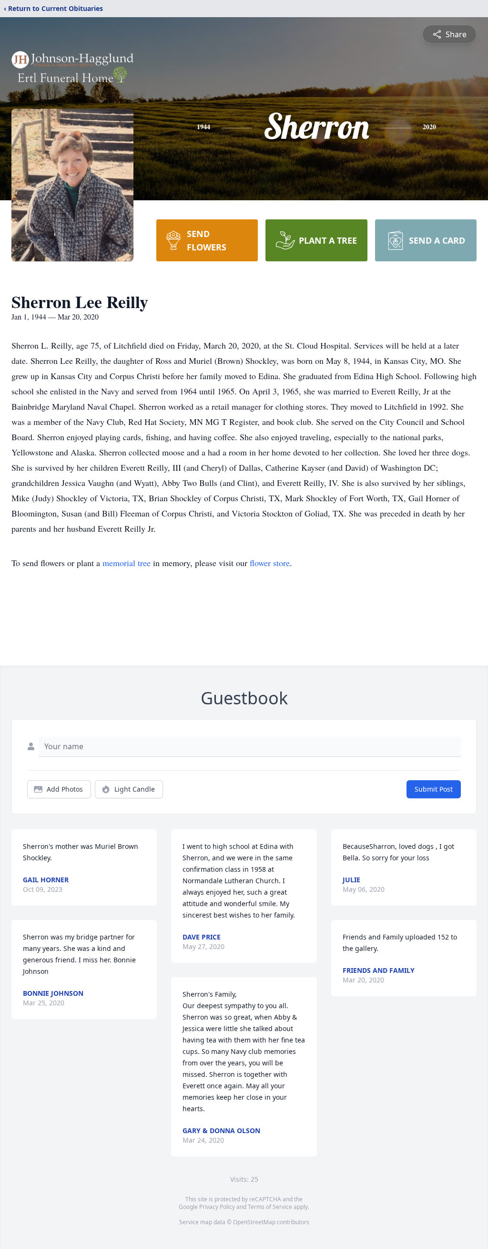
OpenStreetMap (254, 1222)
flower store (270, 562)
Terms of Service (270, 1207)
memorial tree (126, 562)
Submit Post (434, 789)
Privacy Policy (217, 1207)
